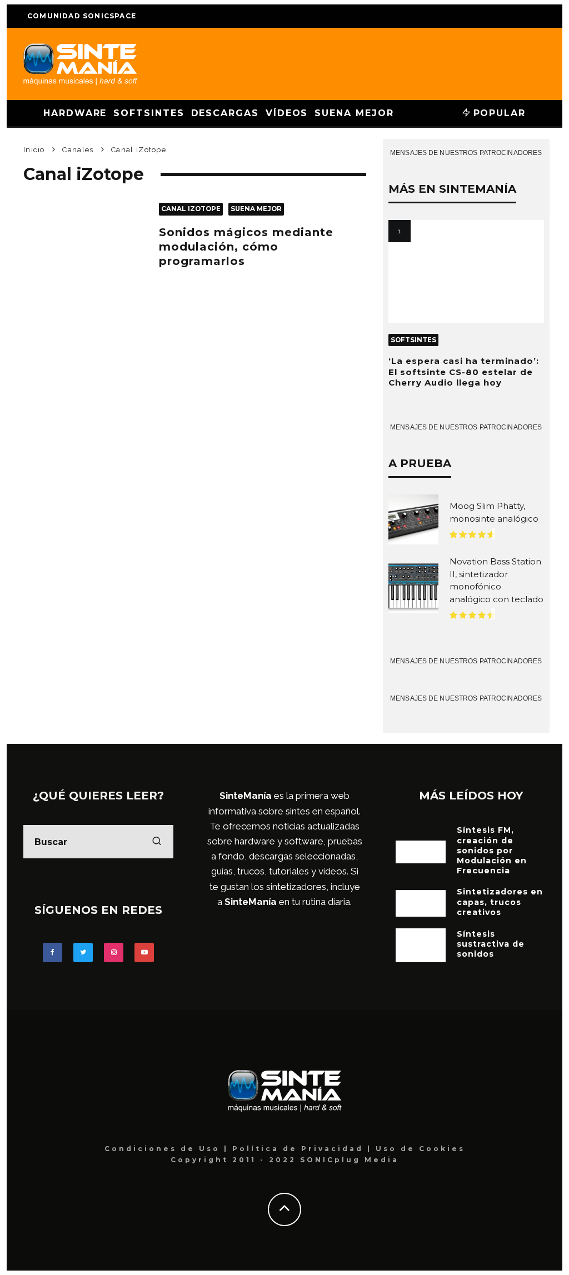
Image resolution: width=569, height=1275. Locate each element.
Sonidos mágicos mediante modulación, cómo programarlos (246, 247)
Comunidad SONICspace (81, 16)
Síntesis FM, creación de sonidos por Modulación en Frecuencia (492, 850)
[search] (156, 841)
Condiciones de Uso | (168, 1148)
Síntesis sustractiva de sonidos (491, 944)
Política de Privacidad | (304, 1148)
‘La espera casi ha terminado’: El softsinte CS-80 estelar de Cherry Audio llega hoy (463, 372)
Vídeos (287, 113)
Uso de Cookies (420, 1148)
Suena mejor (354, 113)
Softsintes (148, 113)
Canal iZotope (191, 209)
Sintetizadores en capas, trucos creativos (500, 902)
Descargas (225, 113)
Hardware (75, 113)
